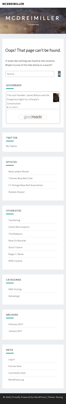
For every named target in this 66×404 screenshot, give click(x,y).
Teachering (14, 220)
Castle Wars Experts (18, 226)
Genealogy (14, 295)
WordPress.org (16, 379)
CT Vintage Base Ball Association (25, 185)
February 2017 (15, 324)
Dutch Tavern (15, 247)
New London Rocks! (18, 171)
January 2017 (15, 330)
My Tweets (11, 146)
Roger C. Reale (16, 254)
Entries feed (14, 366)
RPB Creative (15, 260)
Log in (11, 359)
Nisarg (59, 397)
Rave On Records (17, 240)
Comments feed (16, 372)
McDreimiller (13, 4)
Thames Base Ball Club (20, 178)
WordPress (40, 397)
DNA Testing (15, 289)
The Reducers (15, 233)
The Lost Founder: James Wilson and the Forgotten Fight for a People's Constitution (28, 99)
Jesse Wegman (13, 107)
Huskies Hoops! (16, 191)
